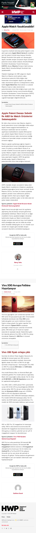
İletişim (8, 517)
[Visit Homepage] (18, 12)
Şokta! (17, 206)
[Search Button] (33, 12)
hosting (9, 520)
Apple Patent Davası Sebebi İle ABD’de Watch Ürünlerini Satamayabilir (19, 105)
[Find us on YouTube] (6, 528)
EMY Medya (13, 513)
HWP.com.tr (4, 520)
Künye (3, 517)
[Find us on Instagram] (8, 528)
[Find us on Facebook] (4, 528)
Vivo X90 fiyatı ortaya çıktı (12, 345)
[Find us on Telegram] (11, 528)
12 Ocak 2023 (15, 30)
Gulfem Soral (7, 292)
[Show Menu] (2, 12)
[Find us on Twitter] (2, 528)
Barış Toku (7, 30)
